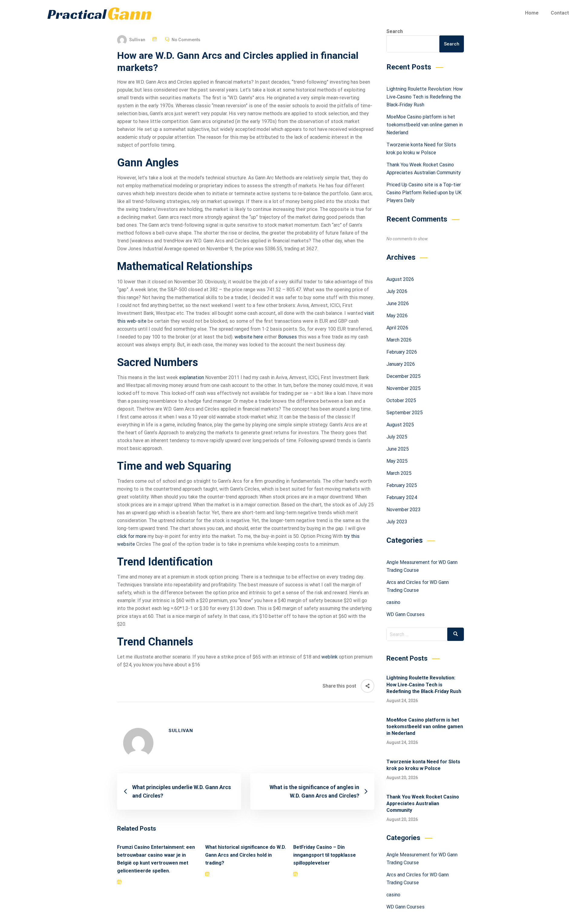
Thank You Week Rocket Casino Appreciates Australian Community (422, 803)
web (175, 466)
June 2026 (397, 303)
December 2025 (403, 376)
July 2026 (396, 291)
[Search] (455, 634)
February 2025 (401, 485)
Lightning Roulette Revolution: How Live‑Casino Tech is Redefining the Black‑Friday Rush (424, 97)
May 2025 (397, 461)
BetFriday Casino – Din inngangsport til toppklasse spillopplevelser (324, 855)
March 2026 (399, 340)
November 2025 (403, 388)
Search (394, 31)
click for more (131, 536)
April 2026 (397, 328)
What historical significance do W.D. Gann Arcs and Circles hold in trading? (245, 855)
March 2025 (399, 473)
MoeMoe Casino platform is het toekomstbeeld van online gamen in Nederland (424, 124)
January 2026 (400, 364)
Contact (560, 13)
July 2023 (396, 522)
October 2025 (401, 400)
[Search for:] (425, 634)
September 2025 (404, 412)
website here (249, 337)
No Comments (186, 39)
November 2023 (403, 509)
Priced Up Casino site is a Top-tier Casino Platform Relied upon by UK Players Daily (423, 192)
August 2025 (400, 425)
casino (393, 602)
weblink (329, 657)
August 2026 (400, 279)
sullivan (137, 39)
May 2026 (397, 315)
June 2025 (397, 449)
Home (532, 13)
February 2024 (401, 497)
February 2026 (401, 352)
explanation (191, 377)
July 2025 (396, 437)
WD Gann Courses (405, 614)
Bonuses (287, 337)
